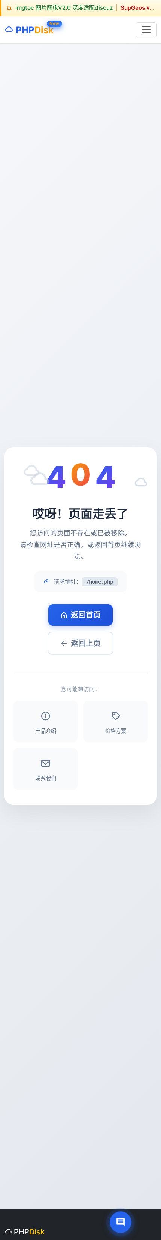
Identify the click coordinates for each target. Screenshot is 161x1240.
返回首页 (86, 614)
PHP (33, 28)
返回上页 (86, 643)
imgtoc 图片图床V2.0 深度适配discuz (64, 7)
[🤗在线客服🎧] (121, 1222)
